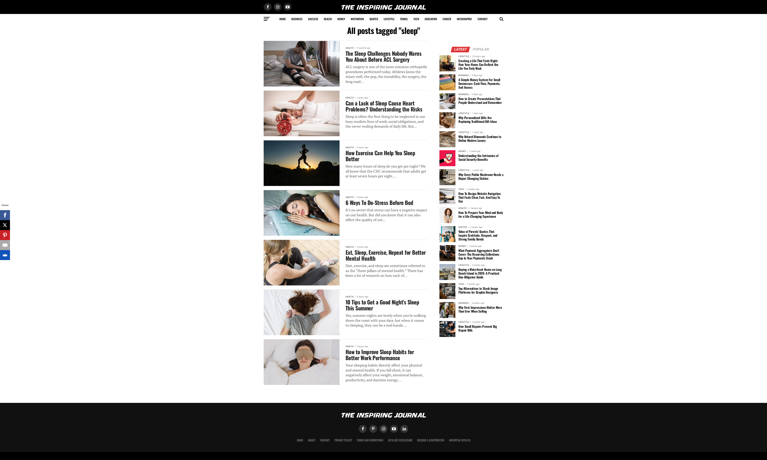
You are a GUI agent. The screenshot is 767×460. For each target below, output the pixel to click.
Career (447, 19)
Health (328, 19)
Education (431, 19)
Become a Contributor (430, 440)
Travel (404, 19)
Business (296, 19)
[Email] (5, 245)
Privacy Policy (343, 440)
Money (341, 19)
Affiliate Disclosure (400, 440)
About (311, 440)
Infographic (464, 19)
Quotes (374, 19)
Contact (483, 19)
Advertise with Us (459, 440)
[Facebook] (5, 215)
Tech (416, 19)
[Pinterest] (5, 235)
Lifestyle (389, 19)
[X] (5, 225)
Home (282, 19)
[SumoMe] (5, 255)
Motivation (357, 19)
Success (313, 19)
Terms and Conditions (370, 440)
